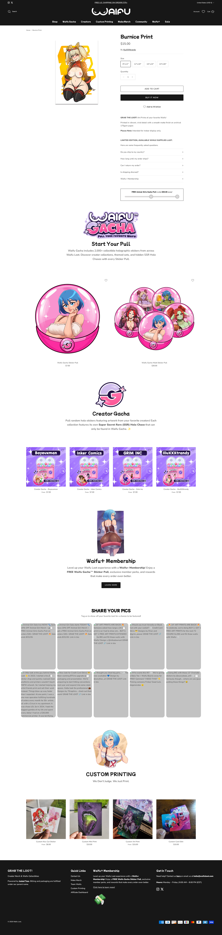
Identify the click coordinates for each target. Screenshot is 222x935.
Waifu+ (156, 21)
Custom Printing (104, 21)
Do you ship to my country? (132, 152)
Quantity (124, 71)
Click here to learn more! (104, 887)
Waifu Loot (17, 922)
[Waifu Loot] (111, 11)
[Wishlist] (203, 11)
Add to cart (152, 89)
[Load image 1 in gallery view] (77, 72)
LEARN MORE (111, 585)
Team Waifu (76, 884)
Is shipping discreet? (129, 172)
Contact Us (75, 876)
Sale (167, 21)
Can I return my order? (130, 165)
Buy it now (152, 97)
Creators (86, 21)
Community (141, 21)
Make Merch (124, 21)
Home (28, 30)
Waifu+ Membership (130, 178)
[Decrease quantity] (123, 77)
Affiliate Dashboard (79, 892)
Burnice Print (37, 30)
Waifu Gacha (69, 21)
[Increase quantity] (133, 77)
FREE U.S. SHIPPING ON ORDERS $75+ (111, 2)
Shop (55, 21)
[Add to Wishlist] (106, 280)
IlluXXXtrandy (129, 49)
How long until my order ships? (134, 158)
